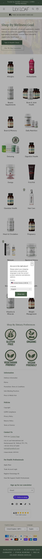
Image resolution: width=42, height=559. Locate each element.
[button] (32, 264)
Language (13, 286)
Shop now (21, 294)
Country (12, 280)
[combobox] (19, 283)
